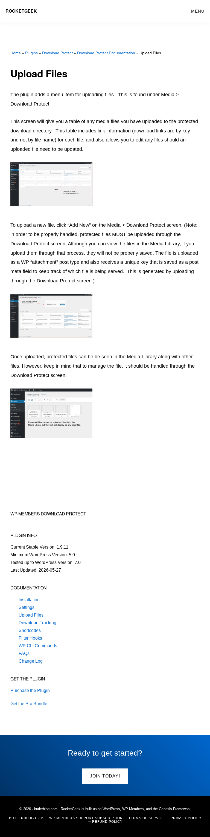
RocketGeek (21, 11)
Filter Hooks (30, 638)
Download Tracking (37, 622)
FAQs (24, 653)
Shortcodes (30, 630)
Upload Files (31, 615)
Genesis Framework (175, 809)
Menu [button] (198, 11)
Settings (26, 607)
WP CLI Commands (38, 645)
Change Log (31, 661)
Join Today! (105, 776)
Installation (29, 599)
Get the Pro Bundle (28, 703)
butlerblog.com (45, 809)
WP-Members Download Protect (48, 513)
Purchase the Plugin (30, 690)
